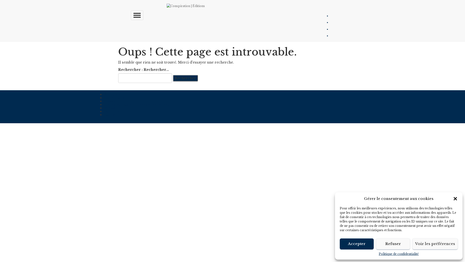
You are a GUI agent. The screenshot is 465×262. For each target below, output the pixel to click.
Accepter (356, 243)
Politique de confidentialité (399, 254)
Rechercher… (156, 69)
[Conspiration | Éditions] (236, 6)
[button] (455, 198)
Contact (111, 115)
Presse (110, 108)
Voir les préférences (435, 243)
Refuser (393, 243)
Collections (114, 98)
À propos (112, 94)
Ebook (110, 101)
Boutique (112, 111)
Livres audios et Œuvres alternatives (136, 104)
